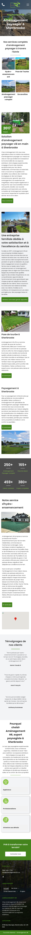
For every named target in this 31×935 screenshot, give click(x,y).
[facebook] (3, 877)
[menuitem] (6, 888)
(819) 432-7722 (7, 870)
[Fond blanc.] (3, 6)
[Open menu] (28, 4)
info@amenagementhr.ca (11, 872)
